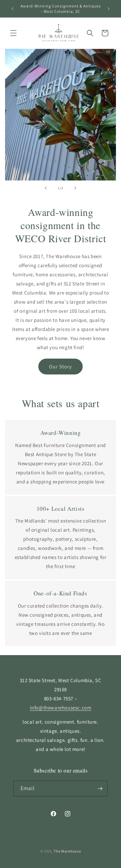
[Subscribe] (99, 788)
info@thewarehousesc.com (60, 707)
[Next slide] (75, 187)
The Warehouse (67, 851)
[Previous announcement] (12, 8)
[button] (13, 33)
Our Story (60, 366)
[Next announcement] (108, 8)
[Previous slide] (45, 187)
